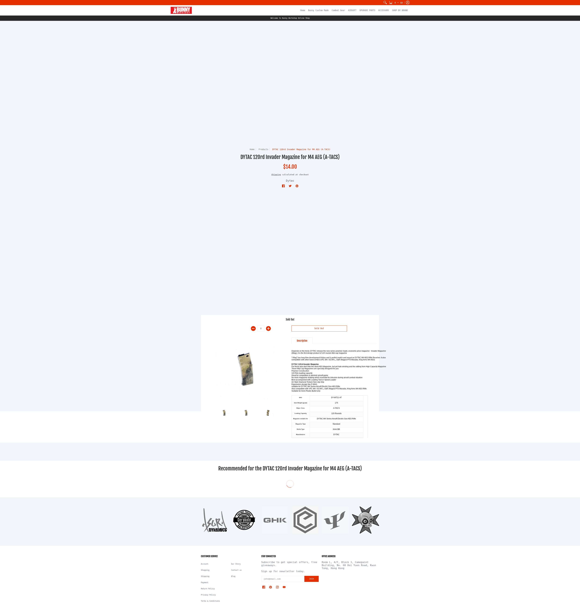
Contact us (236, 570)
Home (252, 149)
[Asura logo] (214, 520)
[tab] (302, 341)
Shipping (276, 174)
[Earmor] (305, 520)
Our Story (236, 564)
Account (204, 564)
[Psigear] (335, 520)
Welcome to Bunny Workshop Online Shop (290, 18)
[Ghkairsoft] (274, 520)
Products (263, 149)
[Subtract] (253, 328)
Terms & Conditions (210, 601)
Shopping (205, 570)
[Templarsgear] (365, 520)
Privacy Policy (208, 595)
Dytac (290, 180)
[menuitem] (385, 2)
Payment (204, 582)
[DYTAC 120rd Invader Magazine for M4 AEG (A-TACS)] (246, 369)
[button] (396, 2)
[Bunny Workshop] (181, 10)
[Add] (268, 328)
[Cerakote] (244, 520)
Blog (233, 576)
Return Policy (208, 589)
